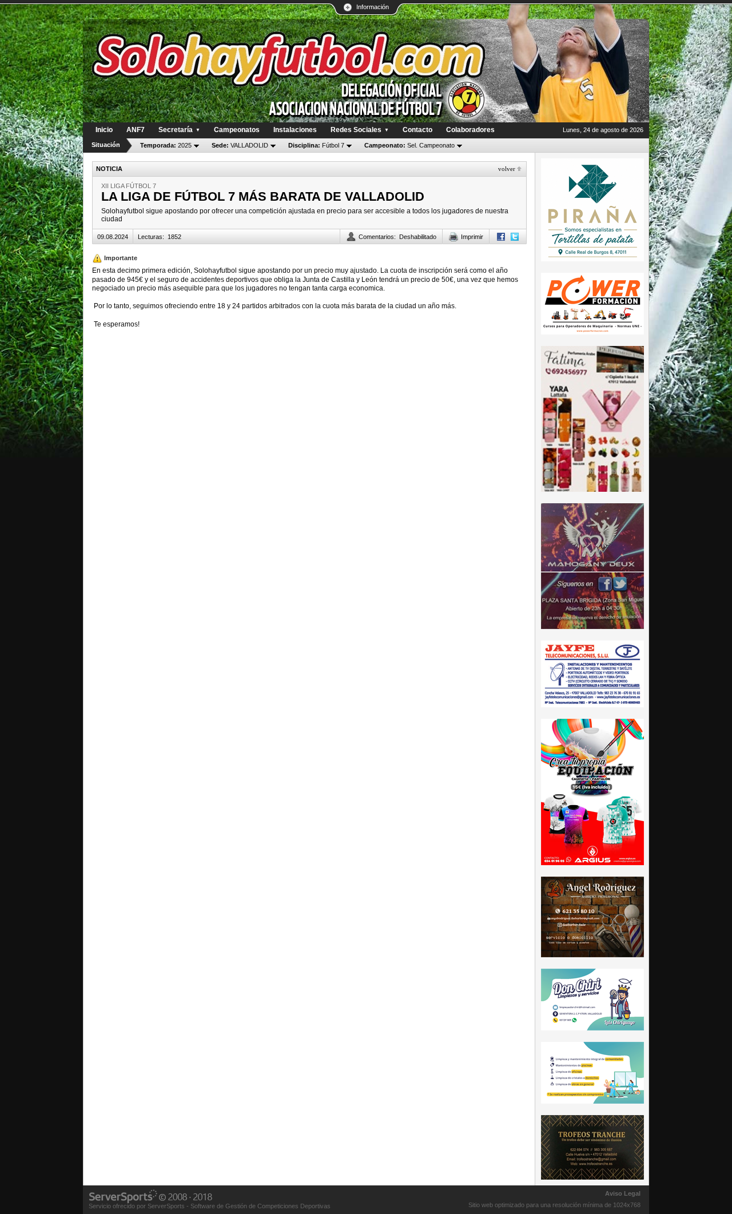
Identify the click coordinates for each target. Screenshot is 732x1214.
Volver (506, 168)
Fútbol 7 (316, 145)
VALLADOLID (240, 145)
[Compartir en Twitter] (514, 236)
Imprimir (472, 236)
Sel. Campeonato (409, 145)
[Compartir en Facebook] (501, 236)
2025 (166, 145)
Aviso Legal (622, 1193)
